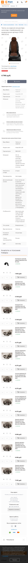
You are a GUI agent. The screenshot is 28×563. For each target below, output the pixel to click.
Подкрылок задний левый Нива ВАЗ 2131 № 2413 (21, 260)
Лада (16, 24)
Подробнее (5, 556)
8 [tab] (18, 63)
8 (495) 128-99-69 (14, 506)
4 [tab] (13, 63)
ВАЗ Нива (21, 24)
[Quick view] (4, 273)
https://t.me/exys (15, 526)
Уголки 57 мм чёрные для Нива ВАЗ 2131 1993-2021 (20, 283)
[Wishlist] (7, 273)
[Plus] (5, 81)
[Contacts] (22, 2)
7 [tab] (17, 63)
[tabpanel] (14, 48)
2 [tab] (10, 63)
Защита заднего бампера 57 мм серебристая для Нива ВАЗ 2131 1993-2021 (20, 445)
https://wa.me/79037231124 (12, 526)
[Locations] (18, 2)
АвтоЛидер (13, 66)
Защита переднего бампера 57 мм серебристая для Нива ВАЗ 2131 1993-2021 (20, 353)
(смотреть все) (16, 86)
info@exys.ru (14, 529)
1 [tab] (9, 63)
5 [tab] (14, 63)
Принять (14, 560)
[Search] (2, 21)
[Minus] (5, 82)
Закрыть (14, 15)
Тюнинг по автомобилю (8, 24)
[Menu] (2, 2)
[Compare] (10, 273)
